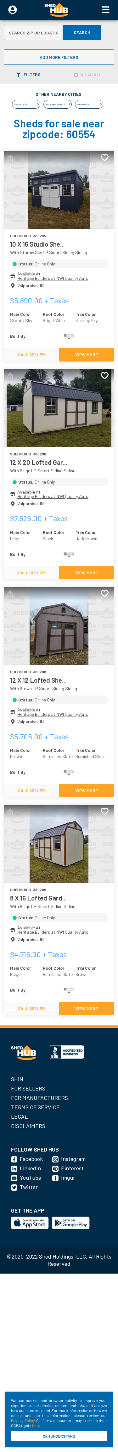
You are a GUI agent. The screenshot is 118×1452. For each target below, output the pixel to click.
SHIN (17, 1078)
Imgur (68, 1177)
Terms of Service (35, 1107)
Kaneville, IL (83, 104)
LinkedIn (30, 1168)
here (36, 1425)
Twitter (29, 1186)
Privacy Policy (23, 1420)
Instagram (73, 1158)
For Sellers (28, 1088)
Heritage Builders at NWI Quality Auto (52, 278)
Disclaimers (28, 1125)
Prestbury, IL (21, 104)
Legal (19, 1116)
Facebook (31, 1158)
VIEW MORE (86, 354)
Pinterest (72, 1168)
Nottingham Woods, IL (57, 104)
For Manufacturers (39, 1097)
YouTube (30, 1177)
